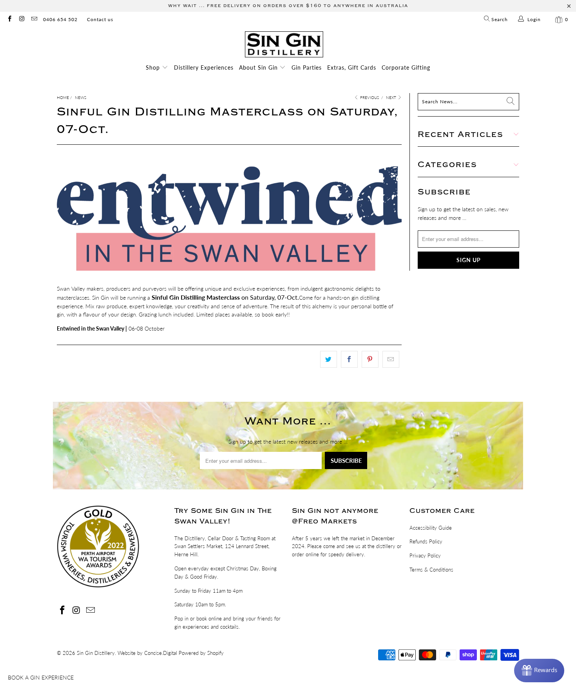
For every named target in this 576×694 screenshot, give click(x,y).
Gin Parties (307, 67)
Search (499, 19)
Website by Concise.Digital (147, 653)
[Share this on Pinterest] (370, 359)
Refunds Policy (425, 541)
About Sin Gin (259, 67)
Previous (369, 97)
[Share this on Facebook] (349, 359)
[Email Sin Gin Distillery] (34, 19)
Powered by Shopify (201, 653)
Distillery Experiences (204, 67)
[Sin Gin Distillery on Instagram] (21, 19)
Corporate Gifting (406, 67)
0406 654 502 (60, 19)
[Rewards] (539, 670)
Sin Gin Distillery (96, 653)
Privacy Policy (425, 555)
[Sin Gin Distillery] (284, 45)
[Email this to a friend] (390, 359)
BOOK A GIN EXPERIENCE (41, 677)
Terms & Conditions (431, 569)
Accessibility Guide (430, 528)
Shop (154, 67)
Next (391, 97)
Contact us (100, 19)
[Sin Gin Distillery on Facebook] (9, 19)
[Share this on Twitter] (328, 359)
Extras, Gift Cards (351, 67)
